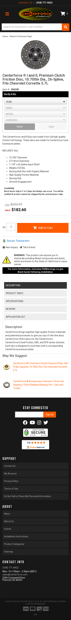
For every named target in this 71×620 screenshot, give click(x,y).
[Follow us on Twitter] (45, 423)
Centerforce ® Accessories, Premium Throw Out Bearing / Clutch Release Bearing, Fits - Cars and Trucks (38, 384)
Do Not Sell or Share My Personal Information (27, 496)
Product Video (14, 293)
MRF (35, 615)
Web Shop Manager (36, 604)
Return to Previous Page (21, 36)
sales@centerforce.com (15, 574)
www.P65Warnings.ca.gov (49, 269)
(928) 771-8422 (10, 567)
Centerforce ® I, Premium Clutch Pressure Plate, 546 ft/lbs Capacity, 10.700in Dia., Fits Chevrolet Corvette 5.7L (40, 367)
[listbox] (35, 101)
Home (5, 36)
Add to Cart (45, 228)
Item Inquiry (12, 247)
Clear (51, 126)
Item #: (6, 89)
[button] (35, 27)
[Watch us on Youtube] (32, 423)
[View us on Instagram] (39, 423)
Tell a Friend (29, 247)
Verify (20, 126)
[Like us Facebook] (25, 423)
